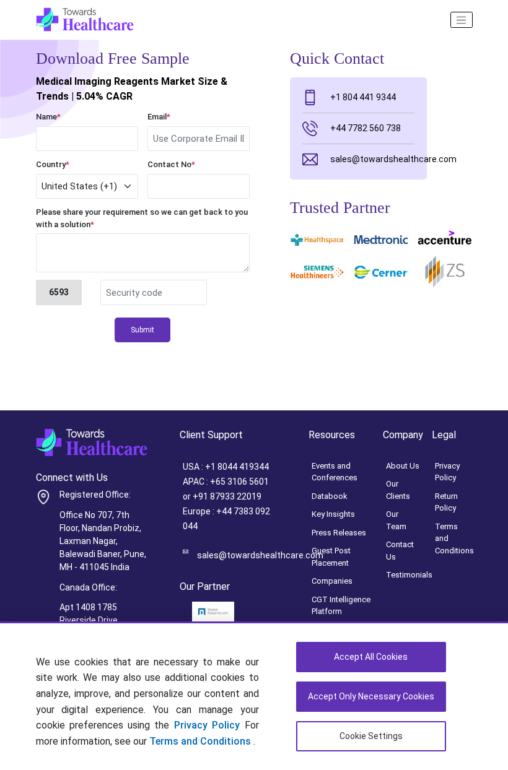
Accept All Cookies (371, 657)
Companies (332, 581)
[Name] (461, 20)
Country (52, 164)
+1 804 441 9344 (363, 97)
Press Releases (339, 532)
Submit (142, 330)
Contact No (171, 164)
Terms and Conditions (201, 741)
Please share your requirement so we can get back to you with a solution (142, 218)
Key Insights (333, 514)
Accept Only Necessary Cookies (371, 696)
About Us (402, 465)
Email (158, 116)
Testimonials (409, 574)
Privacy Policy (207, 725)
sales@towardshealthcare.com (372, 159)
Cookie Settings (371, 736)
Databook (330, 496)
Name (48, 116)
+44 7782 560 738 (365, 128)
